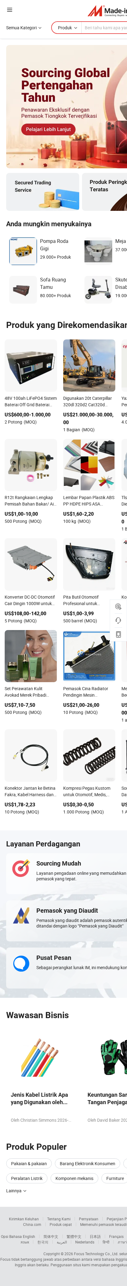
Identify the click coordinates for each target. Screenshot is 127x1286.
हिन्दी (106, 1241)
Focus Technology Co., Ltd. (96, 1253)
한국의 (42, 1241)
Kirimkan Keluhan (24, 1218)
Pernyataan (88, 1218)
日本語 (95, 1236)
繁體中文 (74, 1236)
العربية (62, 1241)
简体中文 (50, 1236)
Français (116, 1236)
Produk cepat (61, 1224)
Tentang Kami (59, 1218)
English (29, 1236)
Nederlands (84, 1241)
